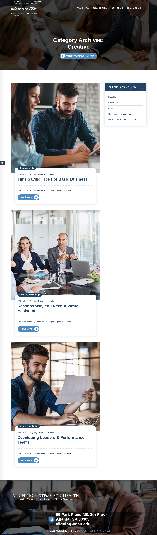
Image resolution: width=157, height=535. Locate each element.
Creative (23, 168)
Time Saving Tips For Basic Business (53, 179)
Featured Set (114, 103)
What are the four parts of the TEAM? (124, 120)
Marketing (33, 426)
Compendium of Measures (119, 114)
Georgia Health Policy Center (94, 530)
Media (31, 168)
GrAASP (112, 108)
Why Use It (117, 8)
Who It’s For (83, 8)
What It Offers (100, 8)
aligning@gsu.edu (73, 524)
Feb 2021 (23, 174)
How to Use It (134, 8)
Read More (26, 197)
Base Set (112, 97)
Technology (34, 295)
